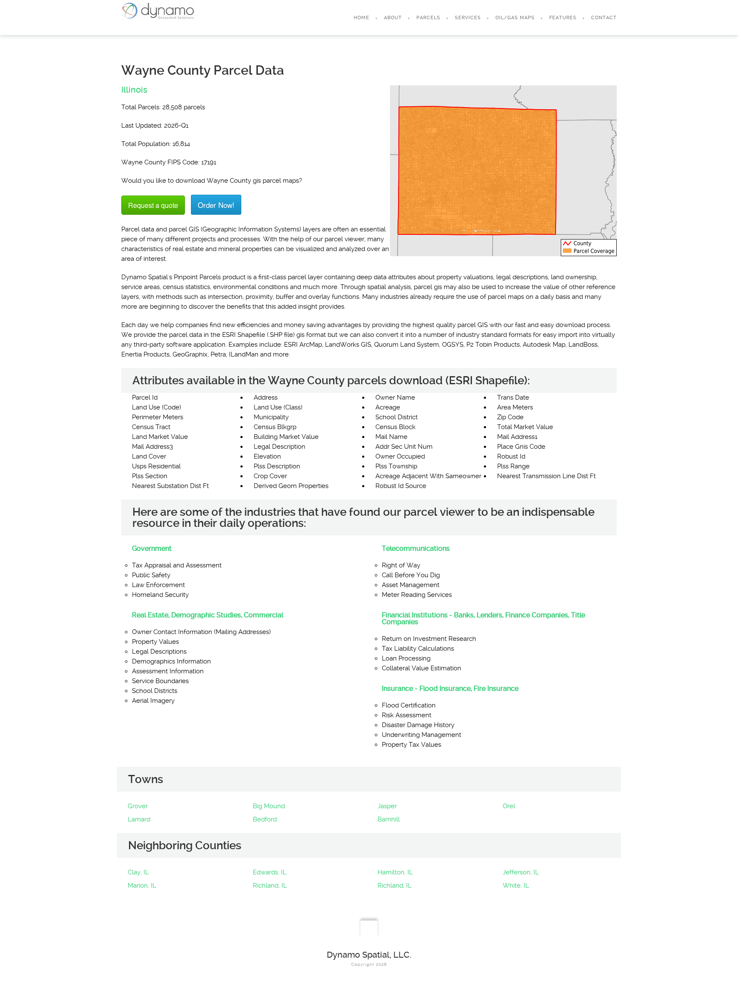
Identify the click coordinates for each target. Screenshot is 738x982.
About (393, 17)
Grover (138, 806)
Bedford (265, 819)
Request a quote (153, 205)
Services (468, 17)
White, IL (516, 885)
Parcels (428, 17)
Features (563, 17)
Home (361, 17)
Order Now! (216, 204)
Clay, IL (138, 872)
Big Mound (269, 806)
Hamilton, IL (395, 872)
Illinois (134, 90)
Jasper (387, 806)
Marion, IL (142, 885)
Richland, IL (270, 885)
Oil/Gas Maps (515, 17)
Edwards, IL (270, 872)
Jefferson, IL (521, 872)
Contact (604, 17)
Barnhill (389, 819)
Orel (509, 806)
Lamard (139, 819)
